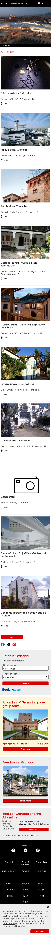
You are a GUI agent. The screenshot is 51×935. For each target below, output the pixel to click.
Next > (12, 637)
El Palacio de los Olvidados (16, 93)
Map (5, 103)
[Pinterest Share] (14, 645)
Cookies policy (9, 871)
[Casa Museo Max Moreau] (25, 420)
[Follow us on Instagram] (38, 850)
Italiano (25, 889)
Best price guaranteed (13, 660)
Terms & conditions (25, 863)
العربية (25, 896)
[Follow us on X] (25, 850)
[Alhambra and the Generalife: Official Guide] (9, 824)
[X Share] (8, 645)
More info (33, 829)
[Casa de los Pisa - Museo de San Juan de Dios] (25, 242)
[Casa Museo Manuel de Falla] (25, 363)
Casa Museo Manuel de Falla (17, 383)
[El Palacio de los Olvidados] (25, 72)
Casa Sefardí (8, 496)
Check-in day (9, 665)
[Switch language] (39, 3)
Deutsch (9, 889)
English (25, 883)
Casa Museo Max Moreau (15, 440)
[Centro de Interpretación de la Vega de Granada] (25, 592)
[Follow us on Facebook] (13, 850)
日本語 (25, 902)
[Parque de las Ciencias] (25, 129)
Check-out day (10, 674)
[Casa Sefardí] (25, 476)
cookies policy (18, 926)
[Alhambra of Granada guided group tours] (25, 724)
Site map (42, 871)
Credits (25, 871)
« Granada (5, 45)
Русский (9, 896)
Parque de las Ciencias (14, 149)
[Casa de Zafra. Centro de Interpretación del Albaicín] (25, 304)
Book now (25, 749)
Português (42, 889)
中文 (42, 896)
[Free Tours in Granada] (25, 781)
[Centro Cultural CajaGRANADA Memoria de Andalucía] (25, 533)
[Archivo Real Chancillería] (25, 185)
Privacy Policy (42, 862)
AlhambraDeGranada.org (14, 3)
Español (9, 883)
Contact (9, 862)
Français (42, 883)
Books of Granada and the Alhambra (20, 835)
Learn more (25, 800)
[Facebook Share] (3, 645)
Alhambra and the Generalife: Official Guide (34, 823)
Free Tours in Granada (18, 762)
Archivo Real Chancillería (15, 206)
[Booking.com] (11, 689)
